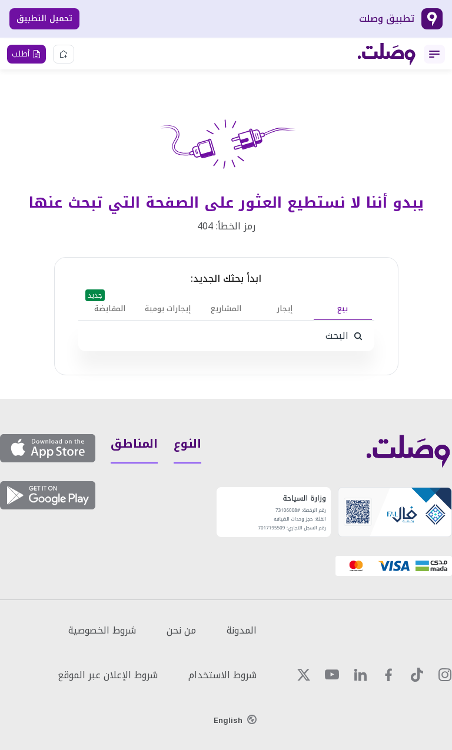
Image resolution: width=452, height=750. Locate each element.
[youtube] (332, 675)
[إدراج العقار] (63, 54)
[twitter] (304, 675)
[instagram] (445, 675)
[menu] (434, 54)
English (228, 720)
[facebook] (388, 675)
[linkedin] (360, 675)
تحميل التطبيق (44, 18)
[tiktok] (417, 675)
